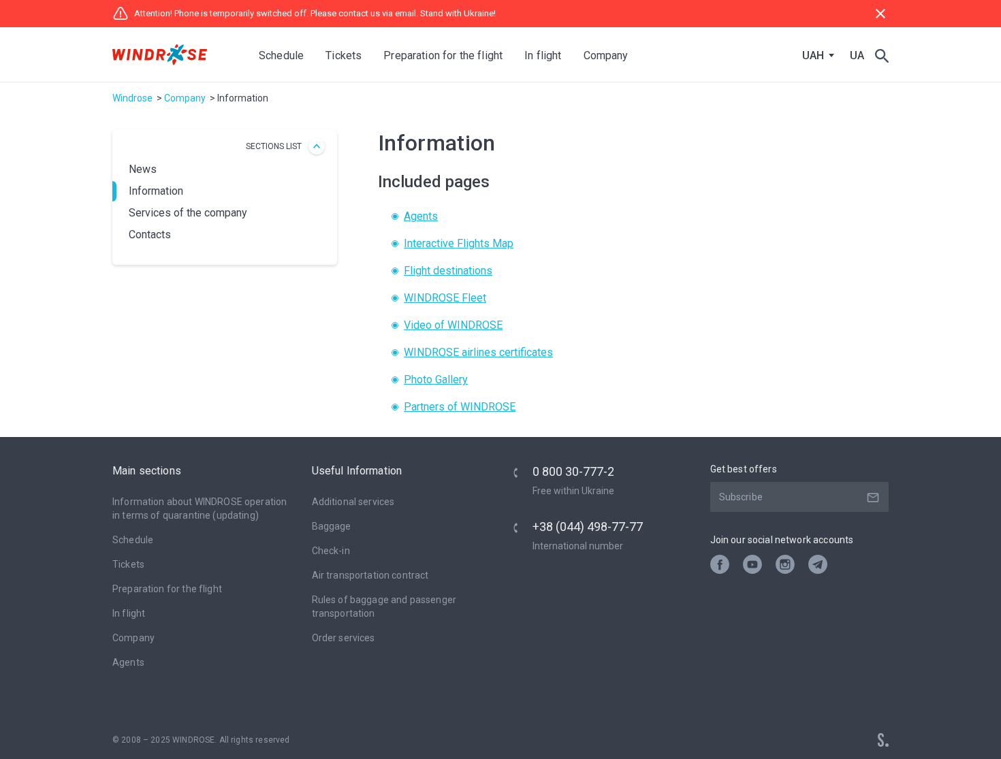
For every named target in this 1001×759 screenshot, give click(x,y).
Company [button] (606, 55)
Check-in (331, 550)
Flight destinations (448, 270)
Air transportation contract (370, 575)
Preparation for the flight (167, 588)
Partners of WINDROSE (459, 406)
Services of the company (188, 212)
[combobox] (815, 56)
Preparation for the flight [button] (443, 55)
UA (857, 55)
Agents (421, 216)
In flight (128, 613)
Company (185, 98)
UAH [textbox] (813, 56)
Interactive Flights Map (458, 243)
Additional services (353, 501)
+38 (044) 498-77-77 (588, 526)
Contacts (150, 234)
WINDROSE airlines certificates (478, 352)
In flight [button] (542, 55)
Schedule (281, 55)
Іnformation (156, 190)
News (143, 169)
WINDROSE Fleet (445, 297)
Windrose (132, 98)
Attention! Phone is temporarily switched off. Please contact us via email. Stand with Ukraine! (315, 13)
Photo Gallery (436, 379)
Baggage (331, 526)
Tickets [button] (343, 55)
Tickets (128, 564)
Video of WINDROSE (453, 325)
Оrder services (343, 637)
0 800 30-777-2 (573, 471)
